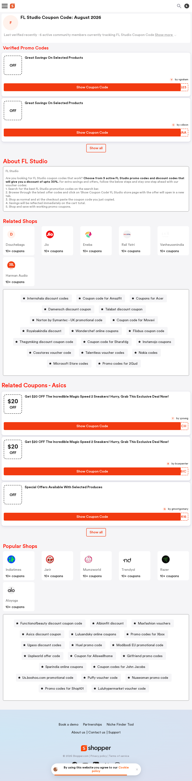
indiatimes (13, 569)
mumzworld (92, 569)
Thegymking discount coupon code (46, 342)
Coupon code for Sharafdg (107, 342)
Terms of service (119, 756)
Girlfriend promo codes (145, 656)
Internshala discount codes (47, 298)
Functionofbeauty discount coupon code (51, 623)
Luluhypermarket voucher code (122, 688)
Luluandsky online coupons (95, 634)
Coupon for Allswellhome (93, 656)
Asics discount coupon (43, 634)
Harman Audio (17, 275)
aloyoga (12, 600)
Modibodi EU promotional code (139, 645)
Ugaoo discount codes (44, 645)
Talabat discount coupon (123, 309)
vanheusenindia (172, 244)
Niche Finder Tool (120, 724)
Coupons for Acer (150, 298)
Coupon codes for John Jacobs (121, 666)
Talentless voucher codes (104, 352)
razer (164, 569)
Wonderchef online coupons (97, 331)
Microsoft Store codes (70, 363)
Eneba (87, 244)
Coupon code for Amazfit (102, 298)
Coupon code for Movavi (135, 320)
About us (78, 732)
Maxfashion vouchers (154, 623)
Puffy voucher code (103, 677)
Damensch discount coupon (69, 309)
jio (46, 244)
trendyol (128, 569)
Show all (96, 148)
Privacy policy (98, 756)
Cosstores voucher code (52, 352)
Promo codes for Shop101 (64, 688)
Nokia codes (148, 352)
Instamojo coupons (156, 342)
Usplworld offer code (44, 656)
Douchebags (15, 244)
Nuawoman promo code (150, 677)
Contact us (96, 732)
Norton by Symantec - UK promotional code (69, 320)
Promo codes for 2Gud (119, 363)
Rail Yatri (128, 244)
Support (114, 732)
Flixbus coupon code (148, 331)
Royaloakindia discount (43, 331)
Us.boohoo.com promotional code (47, 677)
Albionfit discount (110, 623)
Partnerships (92, 724)
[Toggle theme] (186, 6)
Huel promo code (89, 645)
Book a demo (68, 724)
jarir (47, 569)
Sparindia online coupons (64, 666)
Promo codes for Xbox (147, 634)
